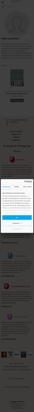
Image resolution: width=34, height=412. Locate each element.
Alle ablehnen (17, 229)
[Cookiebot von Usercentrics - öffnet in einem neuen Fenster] (24, 181)
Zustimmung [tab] (6, 186)
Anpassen (16, 223)
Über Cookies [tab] (27, 186)
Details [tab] (17, 186)
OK (17, 217)
